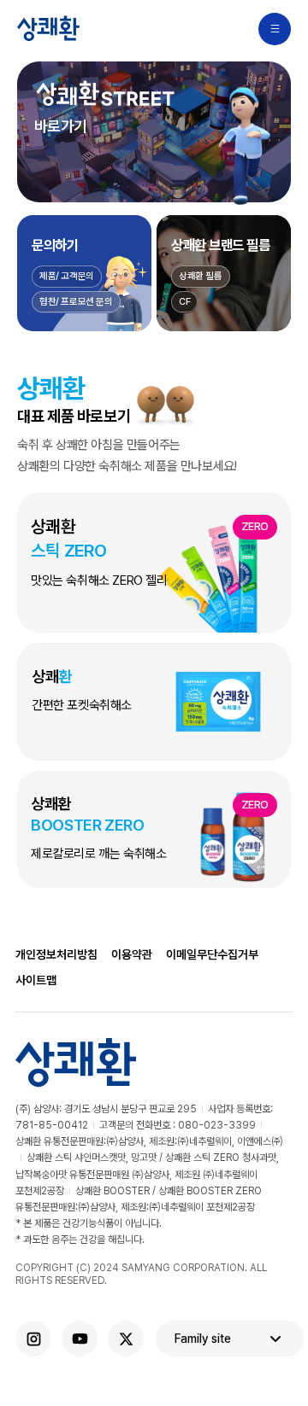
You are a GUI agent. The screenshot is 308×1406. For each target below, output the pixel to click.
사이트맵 (35, 980)
